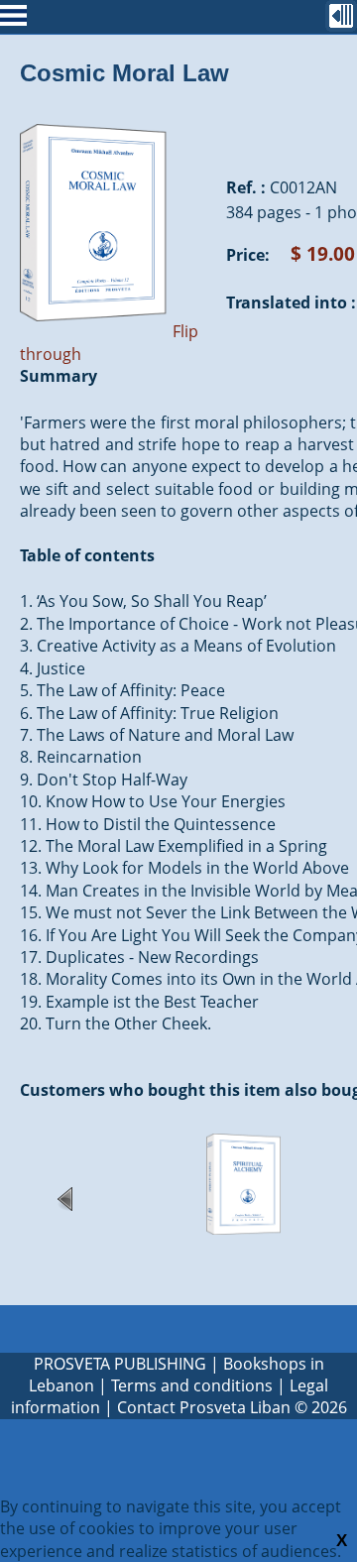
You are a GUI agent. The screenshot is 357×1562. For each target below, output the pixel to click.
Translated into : (291, 302)
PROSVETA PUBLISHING (120, 1364)
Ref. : (246, 187)
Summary (58, 376)
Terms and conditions (192, 1385)
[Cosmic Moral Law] (94, 331)
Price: (248, 255)
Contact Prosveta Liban (204, 1407)
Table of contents (87, 555)
